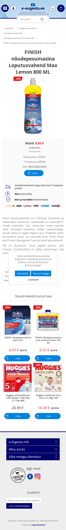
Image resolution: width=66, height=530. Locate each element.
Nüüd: (30, 143)
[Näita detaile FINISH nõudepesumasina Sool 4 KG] (17, 320)
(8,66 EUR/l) (34, 147)
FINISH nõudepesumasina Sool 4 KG (17, 339)
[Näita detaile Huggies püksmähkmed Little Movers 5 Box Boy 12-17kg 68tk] (17, 378)
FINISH (42, 157)
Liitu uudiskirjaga (19, 506)
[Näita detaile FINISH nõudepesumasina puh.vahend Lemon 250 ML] (48, 320)
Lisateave (33, 279)
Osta (34, 173)
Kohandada (22, 273)
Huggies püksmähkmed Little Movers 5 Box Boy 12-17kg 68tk (18, 398)
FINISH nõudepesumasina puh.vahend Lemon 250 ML (48, 340)
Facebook (30, 476)
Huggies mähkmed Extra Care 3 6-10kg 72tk (48, 396)
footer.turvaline (18, 475)
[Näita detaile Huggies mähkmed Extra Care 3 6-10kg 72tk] (48, 378)
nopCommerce (38, 525)
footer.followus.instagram (37, 476)
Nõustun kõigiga (41, 273)
